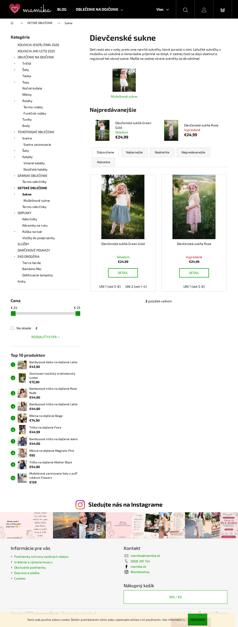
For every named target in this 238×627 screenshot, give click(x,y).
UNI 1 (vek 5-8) (110, 286)
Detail (123, 273)
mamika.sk (138, 566)
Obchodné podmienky (30, 567)
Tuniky (27, 119)
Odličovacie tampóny (37, 275)
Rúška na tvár (32, 232)
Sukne (27, 194)
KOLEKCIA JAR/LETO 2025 (36, 51)
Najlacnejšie (134, 152)
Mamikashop (140, 572)
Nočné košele (32, 88)
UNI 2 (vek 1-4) (136, 286)
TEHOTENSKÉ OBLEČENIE (36, 132)
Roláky (27, 101)
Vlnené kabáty (34, 163)
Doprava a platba (27, 573)
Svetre (27, 138)
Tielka (26, 76)
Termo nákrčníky (34, 182)
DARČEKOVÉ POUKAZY (34, 250)
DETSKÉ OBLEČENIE (32, 188)
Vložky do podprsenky (38, 238)
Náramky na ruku (35, 225)
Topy (25, 82)
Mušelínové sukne (36, 200)
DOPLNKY (24, 213)
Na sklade (27, 328)
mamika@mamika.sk (145, 556)
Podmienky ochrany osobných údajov (41, 556)
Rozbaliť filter (44, 337)
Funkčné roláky (34, 113)
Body (26, 126)
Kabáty (27, 157)
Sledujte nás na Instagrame (125, 504)
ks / (175, 597)
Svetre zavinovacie (37, 144)
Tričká (26, 63)
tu (183, 619)
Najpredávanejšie (193, 152)
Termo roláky (33, 107)
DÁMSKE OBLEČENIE (32, 176)
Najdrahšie (162, 152)
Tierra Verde (31, 263)
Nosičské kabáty (35, 169)
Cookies (20, 578)
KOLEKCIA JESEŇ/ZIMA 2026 (38, 45)
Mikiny (27, 94)
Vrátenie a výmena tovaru (33, 562)
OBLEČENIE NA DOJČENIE (36, 57)
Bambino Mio (31, 269)
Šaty (25, 70)
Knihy (22, 281)
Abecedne (103, 162)
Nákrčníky (29, 219)
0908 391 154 (140, 561)
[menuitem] (62, 9)
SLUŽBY (23, 244)
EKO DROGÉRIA (29, 256)
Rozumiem (197, 619)
